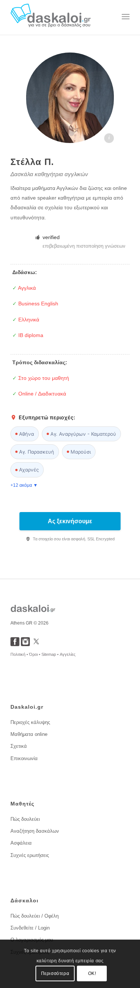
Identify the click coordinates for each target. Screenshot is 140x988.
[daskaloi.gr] (58, 17)
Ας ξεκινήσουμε (70, 521)
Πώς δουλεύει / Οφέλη (34, 916)
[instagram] (25, 644)
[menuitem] (126, 17)
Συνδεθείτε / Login (30, 928)
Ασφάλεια (21, 843)
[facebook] (14, 644)
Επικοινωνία (24, 758)
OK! (92, 973)
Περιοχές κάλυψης (30, 722)
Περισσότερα (55, 973)
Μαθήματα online (28, 734)
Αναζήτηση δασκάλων (34, 831)
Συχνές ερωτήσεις (29, 855)
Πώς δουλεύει (25, 819)
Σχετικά (18, 746)
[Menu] (126, 17)
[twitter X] (36, 644)
